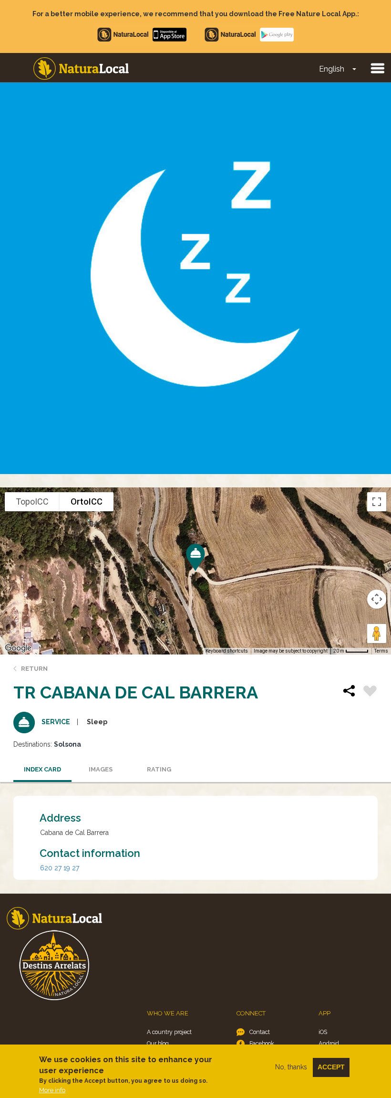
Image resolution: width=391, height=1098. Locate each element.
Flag (370, 692)
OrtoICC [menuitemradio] (87, 501)
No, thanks (291, 1067)
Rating (159, 769)
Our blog (158, 1043)
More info (52, 1090)
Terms (381, 651)
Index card (42, 769)
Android (329, 1043)
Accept (331, 1067)
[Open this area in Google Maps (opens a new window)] (18, 648)
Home (81, 68)
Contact (259, 1031)
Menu (377, 68)
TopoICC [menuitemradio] (32, 501)
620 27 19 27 (59, 868)
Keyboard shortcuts (227, 651)
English (331, 69)
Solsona (67, 744)
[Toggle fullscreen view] (376, 501)
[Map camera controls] (376, 599)
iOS (323, 1031)
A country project (169, 1031)
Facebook (261, 1043)
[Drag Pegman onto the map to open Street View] (376, 633)
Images (101, 769)
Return (34, 668)
